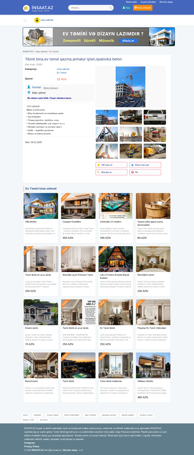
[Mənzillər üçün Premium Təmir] (78, 250)
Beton (29, 110)
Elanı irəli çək (142, 165)
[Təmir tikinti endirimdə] (116, 356)
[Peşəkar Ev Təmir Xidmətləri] (153, 303)
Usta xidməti (41, 51)
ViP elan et (106, 165)
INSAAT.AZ (28, 51)
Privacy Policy (31, 446)
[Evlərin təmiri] (41, 303)
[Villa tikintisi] (41, 197)
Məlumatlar (131, 2)
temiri (25, 415)
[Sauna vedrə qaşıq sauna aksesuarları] (153, 197)
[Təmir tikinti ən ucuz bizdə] (41, 250)
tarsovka (44, 420)
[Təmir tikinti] (78, 356)
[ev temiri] (99, 36)
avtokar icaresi (146, 415)
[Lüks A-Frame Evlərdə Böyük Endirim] (116, 250)
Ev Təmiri (54, 51)
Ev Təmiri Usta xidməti (41, 188)
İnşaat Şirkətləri (148, 2)
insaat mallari (53, 415)
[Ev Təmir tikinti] (116, 303)
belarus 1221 (28, 420)
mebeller (37, 415)
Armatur (32, 127)
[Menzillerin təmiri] (153, 250)
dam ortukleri (90, 415)
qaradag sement (109, 415)
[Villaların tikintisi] (153, 356)
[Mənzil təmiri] (41, 356)
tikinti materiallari (71, 415)
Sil (136, 172)
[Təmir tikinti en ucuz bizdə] (78, 303)
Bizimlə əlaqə (166, 2)
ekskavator (42, 123)
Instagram (29, 442)
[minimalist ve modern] (116, 197)
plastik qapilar (128, 415)
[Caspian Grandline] (78, 197)
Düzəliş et (106, 172)
